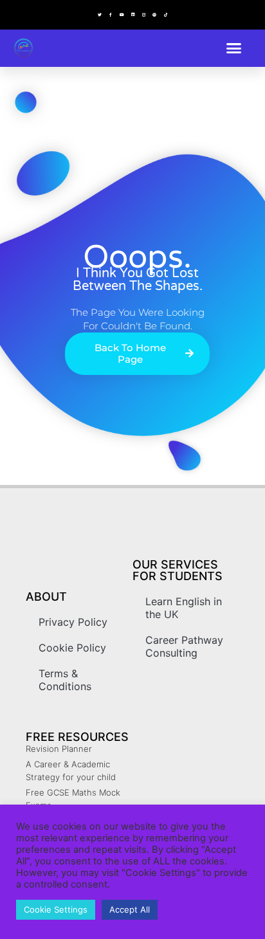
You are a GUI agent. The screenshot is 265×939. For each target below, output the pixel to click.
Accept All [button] (129, 909)
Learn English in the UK (183, 608)
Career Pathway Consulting (184, 646)
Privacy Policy (73, 621)
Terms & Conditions (65, 680)
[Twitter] (100, 15)
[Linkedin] (132, 15)
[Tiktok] (165, 15)
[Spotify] (154, 15)
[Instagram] (143, 15)
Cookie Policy (72, 647)
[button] (234, 48)
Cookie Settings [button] (55, 909)
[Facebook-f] (111, 15)
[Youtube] (121, 15)
